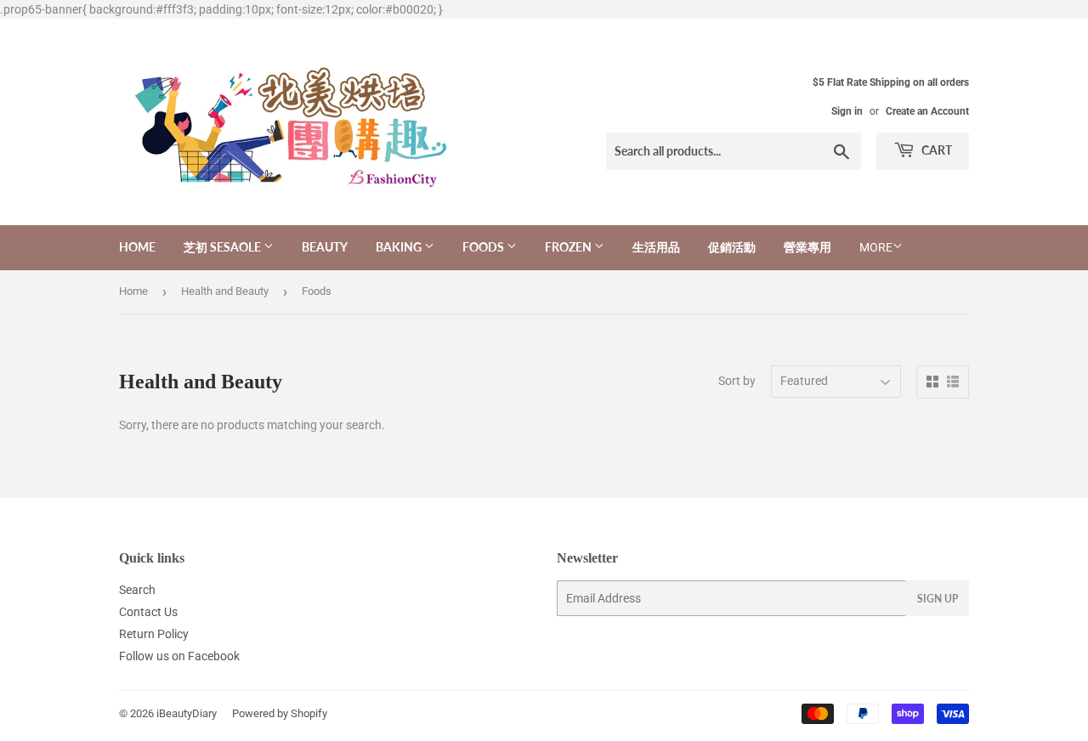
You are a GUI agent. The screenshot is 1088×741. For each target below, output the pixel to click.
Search (137, 590)
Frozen (569, 247)
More (875, 247)
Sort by (737, 380)
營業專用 (807, 247)
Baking (400, 247)
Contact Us (148, 612)
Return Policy (154, 634)
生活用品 (656, 247)
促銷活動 (732, 247)
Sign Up (937, 598)
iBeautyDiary (186, 713)
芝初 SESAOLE (224, 247)
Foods (484, 247)
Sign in (847, 111)
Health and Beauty (225, 291)
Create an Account (927, 111)
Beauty (325, 247)
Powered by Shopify (279, 713)
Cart (935, 150)
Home (137, 247)
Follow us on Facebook (179, 656)
